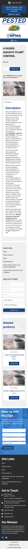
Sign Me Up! (14, 310)
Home (5, 251)
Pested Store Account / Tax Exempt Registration (11, 266)
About (5, 258)
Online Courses (8, 255)
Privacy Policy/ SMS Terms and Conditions (13, 271)
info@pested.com (9, 516)
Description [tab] (7, 102)
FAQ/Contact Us (8, 261)
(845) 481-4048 (9, 510)
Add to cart (15, 69)
